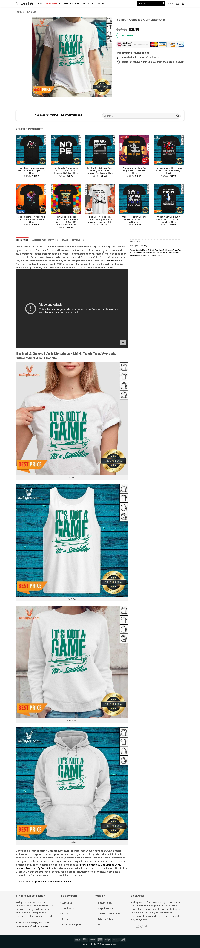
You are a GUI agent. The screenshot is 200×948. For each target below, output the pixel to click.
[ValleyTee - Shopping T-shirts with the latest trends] (24, 3)
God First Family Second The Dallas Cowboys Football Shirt (134, 219)
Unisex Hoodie (166, 253)
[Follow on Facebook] (133, 926)
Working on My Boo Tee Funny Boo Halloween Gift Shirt (134, 170)
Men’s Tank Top (175, 250)
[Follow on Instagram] (137, 926)
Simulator (111, 260)
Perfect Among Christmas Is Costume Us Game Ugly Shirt (168, 170)
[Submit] (163, 3)
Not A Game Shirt (138, 253)
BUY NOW (127, 35)
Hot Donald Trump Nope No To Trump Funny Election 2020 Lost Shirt (66, 170)
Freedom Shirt (161, 250)
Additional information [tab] (45, 240)
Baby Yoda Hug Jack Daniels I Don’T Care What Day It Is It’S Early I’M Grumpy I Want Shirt (66, 221)
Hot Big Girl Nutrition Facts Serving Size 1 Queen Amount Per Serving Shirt (100, 170)
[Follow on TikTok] (141, 926)
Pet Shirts (65, 3)
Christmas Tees (84, 3)
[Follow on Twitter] (145, 926)
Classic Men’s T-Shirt (145, 250)
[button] (173, 3)
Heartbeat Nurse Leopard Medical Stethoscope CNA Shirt (31, 170)
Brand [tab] (65, 240)
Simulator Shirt (153, 253)
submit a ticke (40, 926)
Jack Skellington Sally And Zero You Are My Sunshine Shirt (31, 219)
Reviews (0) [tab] (78, 240)
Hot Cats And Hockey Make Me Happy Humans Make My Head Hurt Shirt (100, 219)
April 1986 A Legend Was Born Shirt (52, 881)
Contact (100, 3)
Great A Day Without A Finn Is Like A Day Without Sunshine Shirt (168, 219)
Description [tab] (22, 240)
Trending (51, 3)
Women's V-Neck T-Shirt (151, 256)
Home (40, 3)
